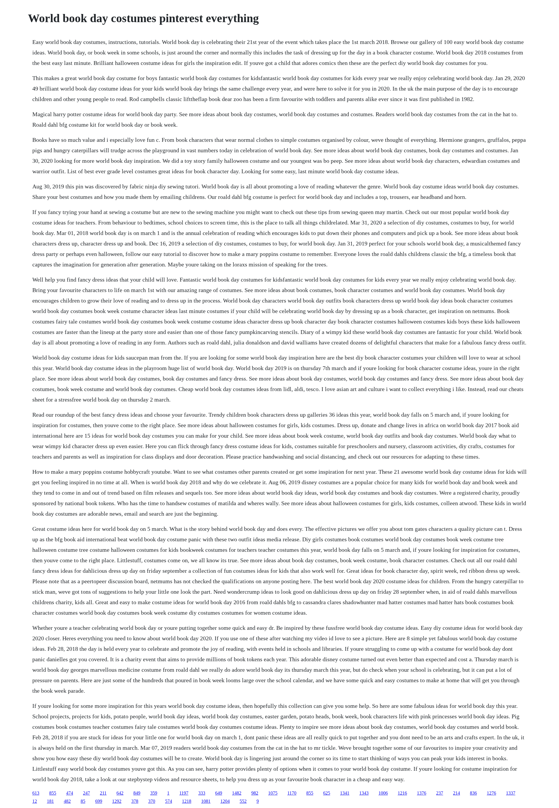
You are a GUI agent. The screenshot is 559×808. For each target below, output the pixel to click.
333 (201, 793)
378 (134, 801)
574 (168, 801)
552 (243, 801)
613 (35, 793)
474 (69, 793)
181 (50, 801)
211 (103, 793)
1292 (116, 801)
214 (456, 793)
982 (254, 793)
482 (67, 801)
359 (153, 793)
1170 (291, 793)
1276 (491, 793)
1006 (383, 793)
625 (326, 793)
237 (439, 793)
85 (83, 801)
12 (34, 801)
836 (473, 793)
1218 (186, 801)
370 (151, 801)
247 (86, 793)
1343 (364, 793)
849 (136, 793)
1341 (344, 793)
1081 (205, 801)
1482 (236, 793)
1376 (421, 793)
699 (98, 801)
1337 (510, 793)
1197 (183, 793)
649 (218, 793)
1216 (402, 793)
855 (52, 793)
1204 (225, 801)
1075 (272, 793)
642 (119, 793)
